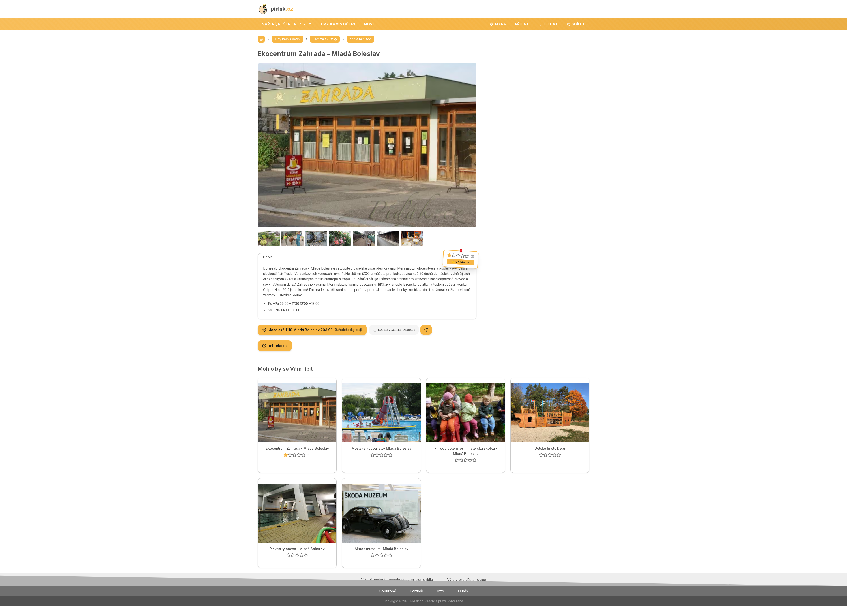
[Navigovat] (426, 330)
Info (440, 591)
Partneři (416, 591)
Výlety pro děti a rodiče (466, 579)
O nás (463, 591)
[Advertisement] (536, 80)
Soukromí (387, 591)
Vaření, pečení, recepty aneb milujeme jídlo (397, 579)
